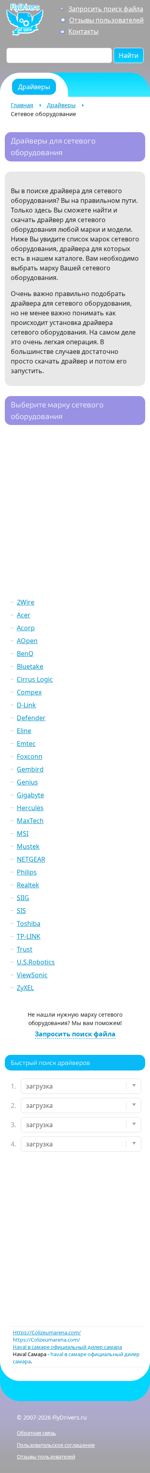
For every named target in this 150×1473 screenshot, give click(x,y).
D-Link (26, 705)
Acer (23, 615)
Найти (128, 55)
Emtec (26, 743)
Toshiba (28, 923)
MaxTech (30, 820)
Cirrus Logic (35, 679)
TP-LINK (28, 936)
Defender (31, 717)
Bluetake (30, 666)
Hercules (30, 807)
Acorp (26, 627)
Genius (27, 782)
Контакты (83, 31)
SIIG (23, 897)
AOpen (27, 640)
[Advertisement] (75, 512)
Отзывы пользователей (106, 20)
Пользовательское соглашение (56, 1444)
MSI (22, 833)
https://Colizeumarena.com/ (46, 1339)
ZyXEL (25, 987)
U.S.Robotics (36, 962)
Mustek (28, 846)
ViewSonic (32, 974)
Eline (24, 730)
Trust (24, 949)
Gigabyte (30, 795)
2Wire (25, 602)
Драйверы (61, 105)
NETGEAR (31, 859)
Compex (29, 692)
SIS (21, 910)
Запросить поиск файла (105, 8)
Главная (22, 105)
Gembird (30, 769)
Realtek (28, 885)
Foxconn (29, 756)
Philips (27, 872)
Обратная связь (36, 1432)
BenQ (25, 653)
